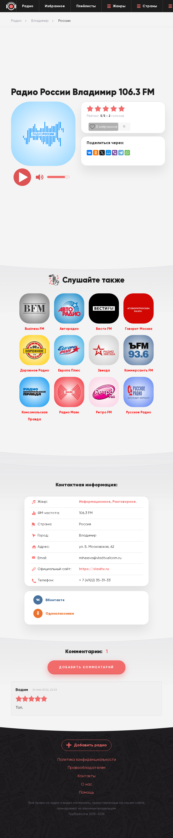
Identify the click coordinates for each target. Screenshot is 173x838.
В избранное (107, 127)
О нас (86, 784)
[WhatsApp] (127, 152)
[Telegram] (121, 152)
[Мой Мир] (108, 152)
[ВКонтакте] (89, 152)
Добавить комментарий (86, 667)
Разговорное (124, 501)
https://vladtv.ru (94, 569)
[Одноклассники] (95, 152)
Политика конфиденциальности (86, 759)
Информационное (95, 501)
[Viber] (114, 152)
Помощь (86, 792)
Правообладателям (86, 767)
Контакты (86, 775)
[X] (102, 152)
